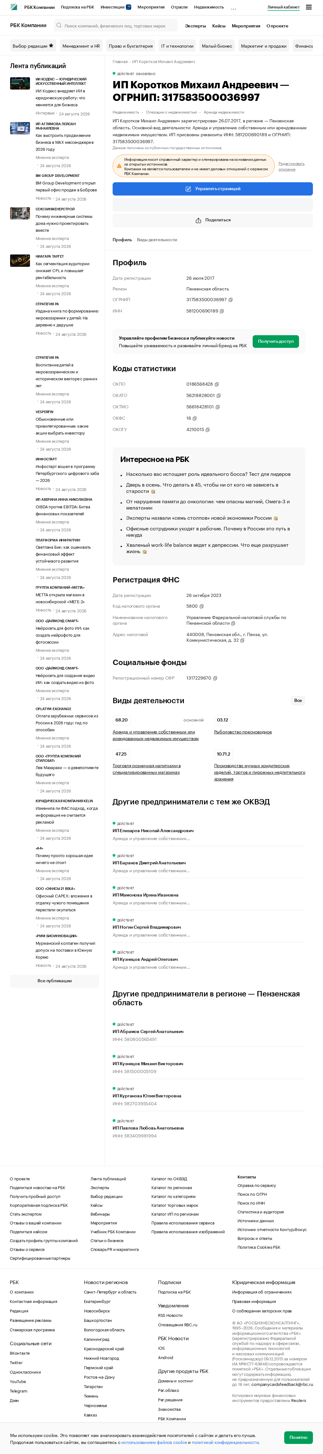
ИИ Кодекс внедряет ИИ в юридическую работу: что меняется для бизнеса (60, 97)
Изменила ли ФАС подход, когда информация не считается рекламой (67, 814)
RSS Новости (170, 1314)
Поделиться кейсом (28, 1231)
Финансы (304, 45)
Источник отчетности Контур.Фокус (272, 1229)
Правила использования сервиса (182, 1222)
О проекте (277, 26)
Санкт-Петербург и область (110, 1291)
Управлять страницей (217, 189)
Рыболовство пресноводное (243, 731)
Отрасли (179, 7)
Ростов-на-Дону (99, 1376)
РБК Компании (39, 7)
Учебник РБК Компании (113, 1231)
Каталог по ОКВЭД (169, 1178)
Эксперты (195, 26)
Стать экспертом (26, 1213)
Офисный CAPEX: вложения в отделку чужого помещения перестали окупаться (64, 902)
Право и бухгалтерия (130, 45)
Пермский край (98, 1367)
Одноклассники (25, 1371)
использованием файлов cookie (154, 1441)
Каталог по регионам (171, 1187)
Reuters (298, 1400)
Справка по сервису (257, 1185)
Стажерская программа (32, 1329)
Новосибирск (97, 1310)
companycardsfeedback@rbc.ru (282, 1384)
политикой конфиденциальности (225, 1441)
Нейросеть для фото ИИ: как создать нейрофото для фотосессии (63, 634)
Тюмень (91, 1395)
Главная (120, 61)
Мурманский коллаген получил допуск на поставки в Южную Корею (66, 949)
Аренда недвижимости (224, 111)
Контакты (247, 1177)
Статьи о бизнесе (107, 1240)
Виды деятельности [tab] (157, 240)
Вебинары (100, 1213)
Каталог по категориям (173, 1196)
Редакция (19, 1310)
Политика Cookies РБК (259, 1246)
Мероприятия (151, 7)
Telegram (18, 1390)
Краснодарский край (104, 1348)
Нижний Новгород (101, 1357)
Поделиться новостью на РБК (37, 1187)
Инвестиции (113, 7)
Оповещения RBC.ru (177, 1324)
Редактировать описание (291, 166)
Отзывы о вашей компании (35, 1222)
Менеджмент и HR (81, 45)
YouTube (18, 1381)
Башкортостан (98, 1320)
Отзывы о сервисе (27, 1249)
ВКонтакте (20, 1352)
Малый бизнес (217, 45)
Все (298, 700)
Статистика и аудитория (261, 1211)
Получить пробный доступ (35, 1196)
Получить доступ (276, 341)
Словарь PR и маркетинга (115, 1249)
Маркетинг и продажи (263, 45)
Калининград (96, 1338)
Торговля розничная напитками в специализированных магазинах (147, 768)
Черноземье (95, 1405)
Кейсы (219, 26)
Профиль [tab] (122, 240)
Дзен (14, 1400)
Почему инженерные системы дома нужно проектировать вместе (64, 223)
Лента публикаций (38, 66)
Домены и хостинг (175, 1380)
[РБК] (14, 7)
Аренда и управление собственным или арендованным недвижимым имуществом (156, 734)
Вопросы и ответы (255, 1238)
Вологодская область (104, 1329)
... (234, 6)
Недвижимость (209, 7)
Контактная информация (33, 1301)
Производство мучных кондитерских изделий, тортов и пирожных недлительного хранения (259, 772)
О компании (22, 1291)
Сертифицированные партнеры (40, 1257)
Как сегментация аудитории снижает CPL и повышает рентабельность (63, 270)
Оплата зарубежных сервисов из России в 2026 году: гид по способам (67, 722)
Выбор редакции (30, 45)
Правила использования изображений (188, 1231)
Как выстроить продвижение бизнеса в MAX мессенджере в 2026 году (65, 141)
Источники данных (256, 1220)
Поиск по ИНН (251, 1202)
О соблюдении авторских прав (262, 1310)
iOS (161, 1347)
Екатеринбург (97, 1301)
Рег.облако (168, 1390)
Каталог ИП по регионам (175, 1213)
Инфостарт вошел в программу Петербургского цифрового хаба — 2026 (67, 473)
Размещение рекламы (30, 1320)
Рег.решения (170, 1399)
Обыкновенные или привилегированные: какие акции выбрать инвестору (62, 425)
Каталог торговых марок (174, 1204)
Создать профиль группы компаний (44, 1240)
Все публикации (54, 981)
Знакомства (169, 1408)
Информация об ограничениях (262, 1291)
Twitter (16, 1362)
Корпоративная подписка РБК (39, 1204)
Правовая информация (254, 1301)
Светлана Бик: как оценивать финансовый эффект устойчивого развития (63, 553)
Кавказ (90, 1414)
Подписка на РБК (77, 7)
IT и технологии (177, 45)
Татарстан (93, 1386)
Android (165, 1357)
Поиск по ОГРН (252, 1193)
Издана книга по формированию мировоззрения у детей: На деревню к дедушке (67, 317)
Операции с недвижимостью (171, 111)
